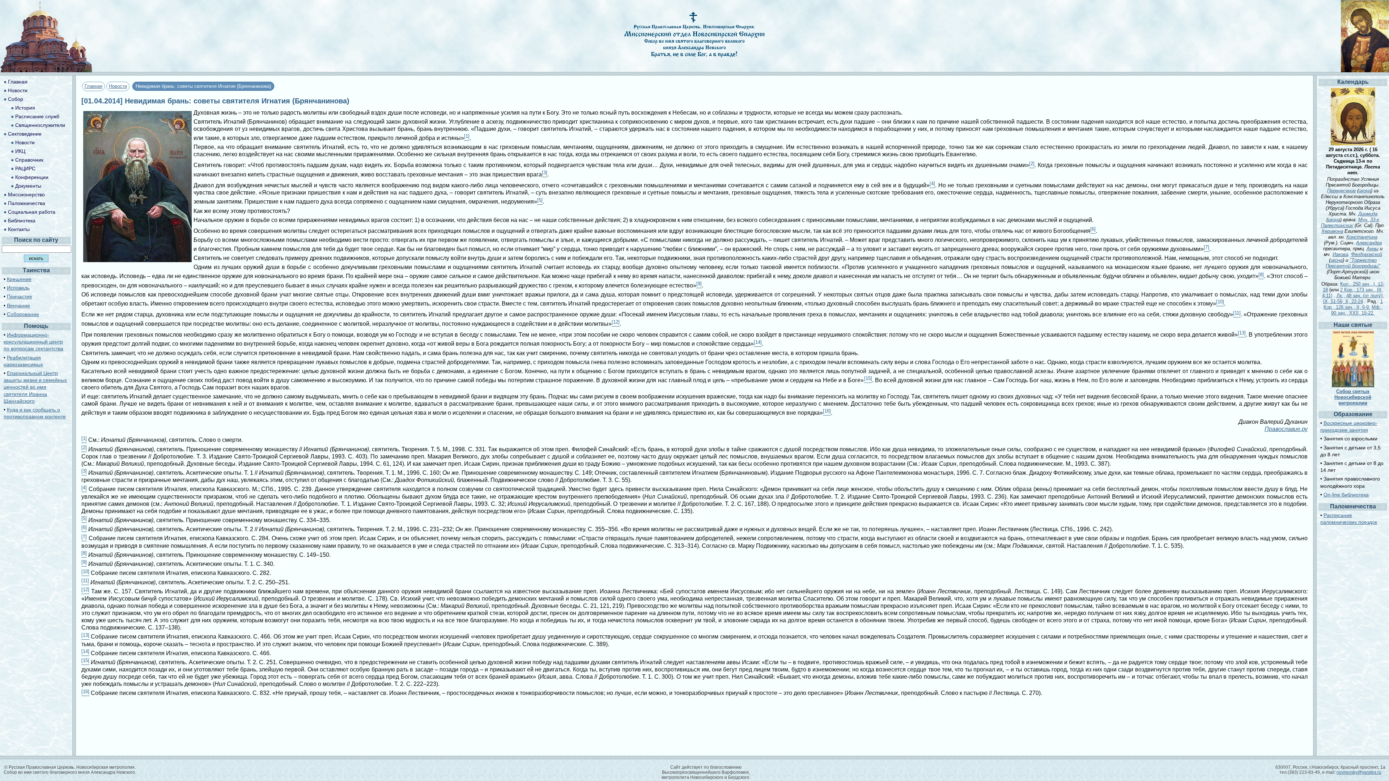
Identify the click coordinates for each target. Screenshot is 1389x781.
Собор (15, 99)
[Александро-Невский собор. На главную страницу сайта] (46, 70)
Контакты (19, 229)
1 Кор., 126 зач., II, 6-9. (1353, 304)
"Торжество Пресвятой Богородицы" (1353, 263)
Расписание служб (37, 116)
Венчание (18, 305)
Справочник (29, 160)
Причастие (19, 296)
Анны (1373, 248)
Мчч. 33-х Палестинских (1350, 222)
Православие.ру (1286, 429)
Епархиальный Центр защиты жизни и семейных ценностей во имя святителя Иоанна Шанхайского (35, 387)
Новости (118, 86)
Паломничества (26, 203)
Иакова (1340, 254)
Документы (28, 186)
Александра (1369, 243)
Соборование (23, 314)
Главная (93, 86)
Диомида (1367, 214)
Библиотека (21, 220)
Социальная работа (31, 212)
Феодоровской (1366, 254)
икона (1365, 190)
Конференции (31, 177)
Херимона (1332, 231)
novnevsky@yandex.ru (1359, 772)
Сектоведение (25, 134)
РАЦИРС (25, 168)
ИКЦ (20, 151)
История (25, 108)
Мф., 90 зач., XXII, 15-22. (1356, 310)
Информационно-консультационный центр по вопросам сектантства (33, 341)
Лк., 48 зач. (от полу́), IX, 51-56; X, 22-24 (1353, 298)
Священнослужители (40, 125)
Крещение (19, 279)
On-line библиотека (1346, 495)
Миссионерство (26, 194)
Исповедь (18, 288)
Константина (1361, 237)
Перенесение (1341, 190)
